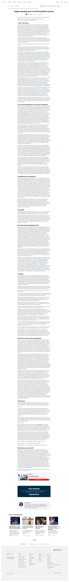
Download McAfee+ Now (38, 479)
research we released (35, 142)
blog (22, 470)
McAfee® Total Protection (22, 559)
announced (32, 79)
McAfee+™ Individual (21, 556)
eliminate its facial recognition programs (41, 88)
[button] (62, 2)
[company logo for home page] (3, 2)
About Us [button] (24, 2)
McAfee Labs (18, 8)
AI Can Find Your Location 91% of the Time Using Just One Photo (27, 527)
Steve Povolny (30, 14)
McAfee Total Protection (32, 544)
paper (38, 211)
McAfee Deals (46, 544)
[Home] (9, 6)
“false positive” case (44, 92)
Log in (66, 2)
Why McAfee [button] (30, 2)
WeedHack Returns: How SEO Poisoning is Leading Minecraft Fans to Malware (15, 527)
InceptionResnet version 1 (30, 259)
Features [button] (14, 2)
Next (59, 527)
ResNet (38, 259)
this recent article (43, 97)
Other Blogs (13, 8)
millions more (43, 49)
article (29, 117)
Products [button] (9, 2)
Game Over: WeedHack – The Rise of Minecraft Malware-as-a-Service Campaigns (53, 528)
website (28, 470)
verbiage (26, 158)
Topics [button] (12, 6)
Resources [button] (19, 2)
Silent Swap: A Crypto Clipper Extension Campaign (39, 527)
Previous (10, 527)
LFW (24, 254)
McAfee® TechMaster (21, 565)
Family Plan (40, 544)
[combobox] (59, 6)
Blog (9, 8)
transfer (30, 358)
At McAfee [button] (17, 6)
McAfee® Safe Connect (21, 562)
